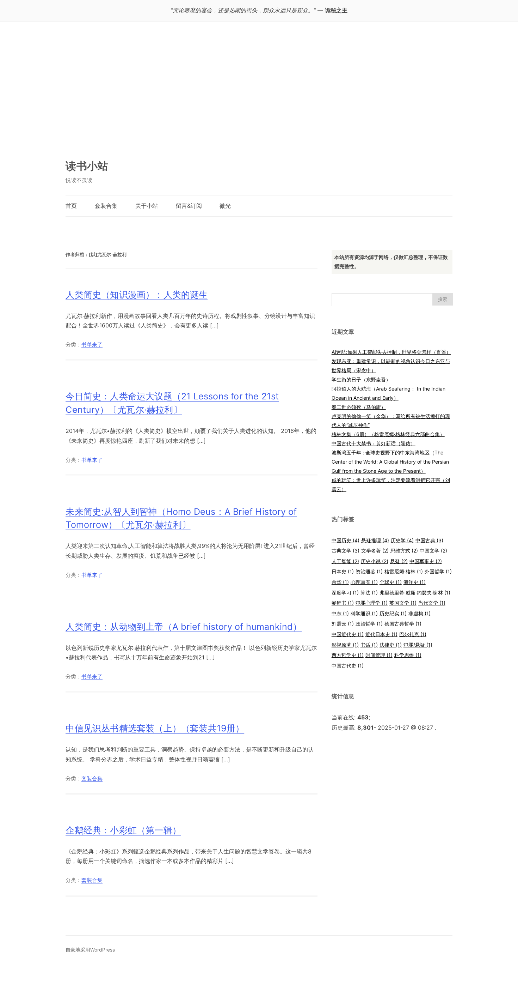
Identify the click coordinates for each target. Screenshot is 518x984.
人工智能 (345, 561)
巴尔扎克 (412, 634)
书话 (369, 645)
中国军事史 (425, 561)
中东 (340, 613)
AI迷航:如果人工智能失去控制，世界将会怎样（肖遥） (391, 352)
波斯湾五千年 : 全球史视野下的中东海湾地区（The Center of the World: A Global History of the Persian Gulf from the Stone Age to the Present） (390, 461)
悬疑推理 (375, 540)
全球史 (391, 582)
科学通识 (364, 613)
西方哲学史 (348, 655)
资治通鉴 (369, 571)
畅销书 (343, 603)
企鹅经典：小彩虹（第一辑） (123, 830)
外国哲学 (438, 571)
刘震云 (343, 624)
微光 (225, 205)
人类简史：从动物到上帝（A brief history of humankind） (184, 626)
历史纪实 (393, 613)
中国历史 (345, 540)
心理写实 (364, 582)
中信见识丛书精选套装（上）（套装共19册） (155, 728)
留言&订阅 (189, 205)
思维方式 (404, 551)
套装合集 (106, 205)
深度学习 (345, 593)
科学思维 (407, 655)
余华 (340, 582)
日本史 (343, 571)
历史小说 (374, 561)
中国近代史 (348, 634)
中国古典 (429, 540)
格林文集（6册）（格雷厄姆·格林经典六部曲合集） (388, 434)
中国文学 (433, 551)
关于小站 (146, 205)
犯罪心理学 (372, 603)
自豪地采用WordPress (90, 950)
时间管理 (379, 655)
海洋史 (414, 582)
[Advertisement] (259, 93)
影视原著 (345, 645)
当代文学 (431, 603)
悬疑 (399, 561)
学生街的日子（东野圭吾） (361, 379)
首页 (71, 205)
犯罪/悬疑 (417, 645)
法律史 (391, 645)
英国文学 (403, 603)
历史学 (402, 540)
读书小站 (87, 165)
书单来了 (92, 345)
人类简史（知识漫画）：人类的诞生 (137, 294)
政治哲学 (369, 624)
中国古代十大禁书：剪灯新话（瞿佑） (373, 443)
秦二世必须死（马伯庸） (359, 407)
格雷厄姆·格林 (403, 571)
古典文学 (345, 551)
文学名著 (375, 551)
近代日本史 (381, 634)
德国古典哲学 (402, 624)
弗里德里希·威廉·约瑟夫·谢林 (415, 593)
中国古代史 (348, 666)
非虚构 (419, 613)
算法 (369, 593)
